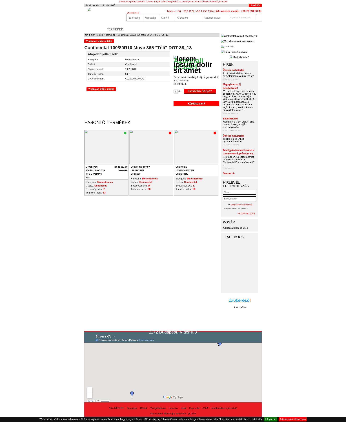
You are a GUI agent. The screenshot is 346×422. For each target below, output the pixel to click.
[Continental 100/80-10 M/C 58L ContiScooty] (196, 163)
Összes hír (229, 173)
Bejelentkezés (92, 5)
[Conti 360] (227, 46)
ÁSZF (206, 408)
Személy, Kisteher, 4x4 (240, 18)
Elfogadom (270, 419)
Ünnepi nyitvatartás (233, 70)
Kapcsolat (212, 29)
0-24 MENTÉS (94, 29)
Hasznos (180, 29)
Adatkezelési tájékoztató (293, 419)
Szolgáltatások (156, 29)
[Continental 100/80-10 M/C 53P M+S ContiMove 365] (106, 163)
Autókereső (251, 29)
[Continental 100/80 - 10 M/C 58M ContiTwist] (151, 163)
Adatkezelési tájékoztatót (241, 205)
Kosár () (255, 5)
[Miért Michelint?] (239, 57)
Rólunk (133, 29)
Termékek (115, 29)
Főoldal (99, 35)
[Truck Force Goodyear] (234, 52)
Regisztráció (109, 5)
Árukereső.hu (240, 307)
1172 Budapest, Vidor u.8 (173, 332)
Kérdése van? (196, 103)
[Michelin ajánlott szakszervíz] (237, 41)
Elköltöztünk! (230, 118)
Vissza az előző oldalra (99, 41)
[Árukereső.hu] (239, 302)
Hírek (194, 29)
